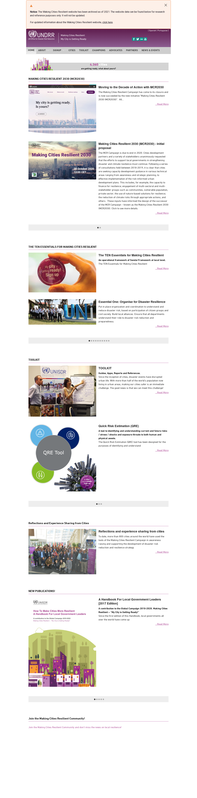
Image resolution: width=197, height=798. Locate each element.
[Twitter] (137, 39)
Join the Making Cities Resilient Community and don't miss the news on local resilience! (75, 727)
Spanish (152, 30)
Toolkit (83, 50)
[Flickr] (141, 39)
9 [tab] (106, 340)
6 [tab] (100, 340)
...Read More (162, 104)
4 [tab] (95, 340)
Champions (98, 50)
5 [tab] (97, 340)
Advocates (115, 50)
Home (31, 50)
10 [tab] (108, 340)
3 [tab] (93, 340)
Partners (132, 50)
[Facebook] (133, 39)
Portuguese (163, 30)
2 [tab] (100, 227)
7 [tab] (102, 340)
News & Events (151, 50)
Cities (71, 50)
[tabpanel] (98, 178)
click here (107, 22)
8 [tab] (104, 340)
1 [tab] (97, 227)
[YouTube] (145, 39)
